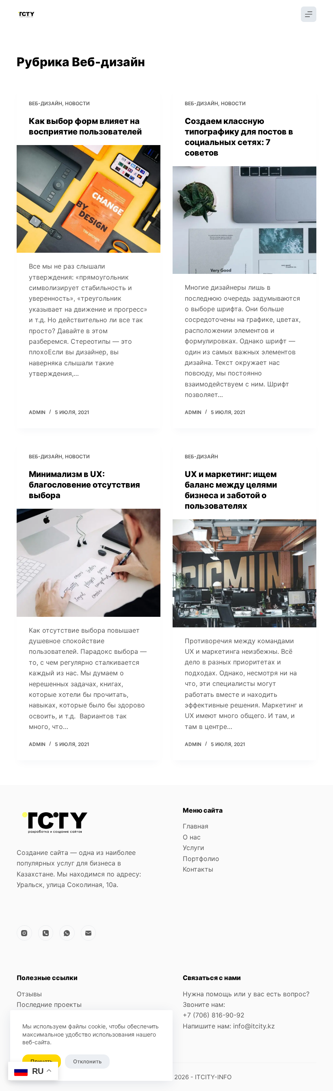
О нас (192, 837)
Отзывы (29, 994)
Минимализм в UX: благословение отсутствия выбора (84, 484)
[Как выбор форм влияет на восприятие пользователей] (88, 199)
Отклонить (87, 1061)
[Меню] (308, 14)
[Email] (88, 933)
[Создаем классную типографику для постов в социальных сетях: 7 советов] (244, 220)
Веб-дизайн (45, 103)
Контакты (198, 869)
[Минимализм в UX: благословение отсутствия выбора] (88, 563)
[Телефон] (46, 933)
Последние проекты (49, 1004)
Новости (77, 103)
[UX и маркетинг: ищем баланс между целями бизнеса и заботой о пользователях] (244, 573)
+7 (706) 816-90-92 (213, 1015)
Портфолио (201, 859)
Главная (195, 826)
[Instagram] (24, 933)
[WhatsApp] (67, 933)
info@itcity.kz (253, 1026)
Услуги (193, 848)
